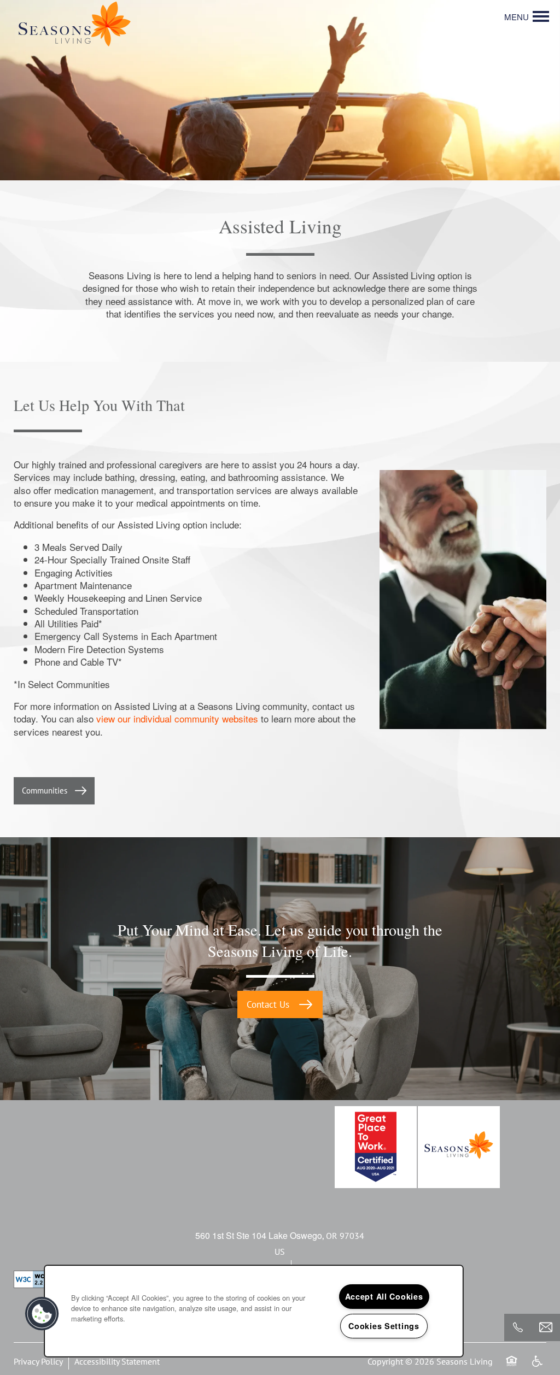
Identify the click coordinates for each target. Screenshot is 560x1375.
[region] (254, 1311)
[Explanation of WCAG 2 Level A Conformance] (38, 1279)
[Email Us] (545, 1327)
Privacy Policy (38, 1361)
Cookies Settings (383, 1325)
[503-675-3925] (518, 1327)
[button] (54, 790)
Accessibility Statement (117, 1361)
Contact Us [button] (269, 1004)
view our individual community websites (177, 718)
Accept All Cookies (384, 1296)
